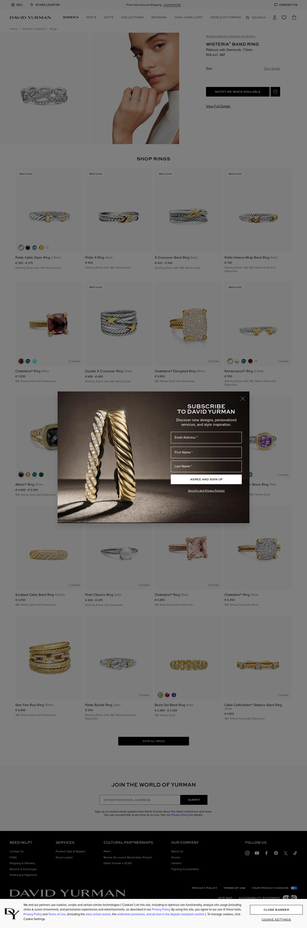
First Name (183, 452)
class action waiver (98, 914)
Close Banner (276, 910)
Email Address (185, 437)
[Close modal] (244, 396)
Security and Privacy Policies (206, 490)
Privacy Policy (161, 909)
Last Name (182, 466)
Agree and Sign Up (206, 479)
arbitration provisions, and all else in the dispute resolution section (161, 914)
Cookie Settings (276, 919)
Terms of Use (57, 914)
